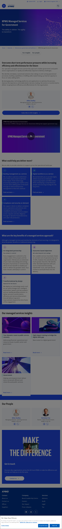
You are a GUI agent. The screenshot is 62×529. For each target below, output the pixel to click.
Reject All (54, 525)
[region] (31, 522)
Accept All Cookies (43, 525)
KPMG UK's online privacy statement (28, 522)
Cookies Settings (5, 525)
